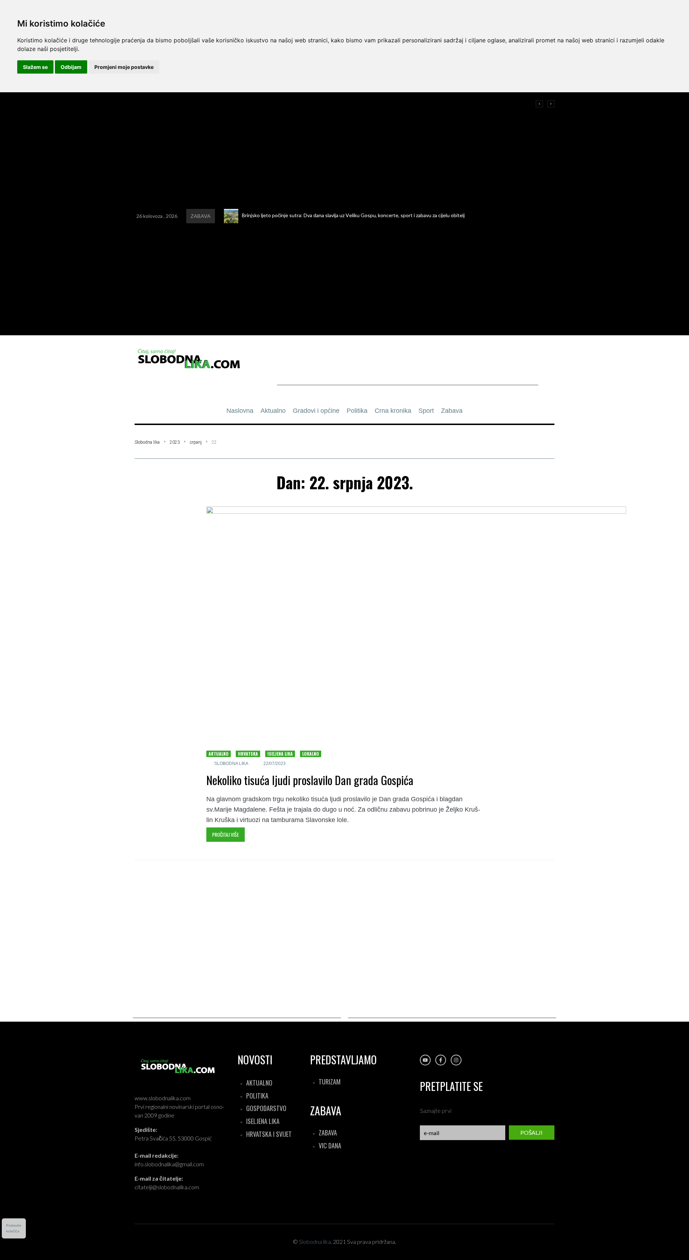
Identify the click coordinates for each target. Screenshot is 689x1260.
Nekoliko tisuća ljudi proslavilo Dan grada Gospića (309, 779)
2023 (175, 442)
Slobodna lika (147, 442)
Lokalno (310, 754)
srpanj (196, 442)
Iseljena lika (280, 754)
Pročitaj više (225, 834)
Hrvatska (248, 754)
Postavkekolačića (14, 1228)
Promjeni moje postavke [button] (124, 67)
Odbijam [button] (71, 67)
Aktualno (218, 754)
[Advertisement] (407, 369)
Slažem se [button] (35, 67)
